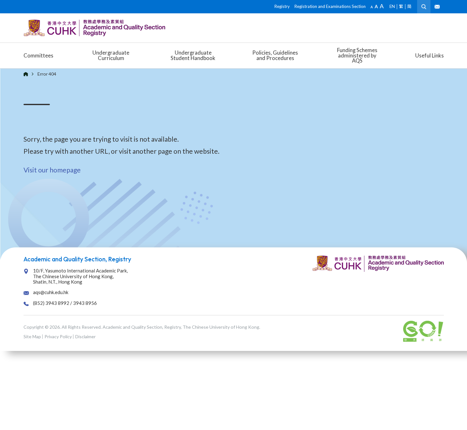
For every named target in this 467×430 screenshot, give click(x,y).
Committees (38, 55)
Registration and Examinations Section (330, 6)
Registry (282, 6)
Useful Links (429, 55)
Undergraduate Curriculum (110, 55)
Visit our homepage (52, 170)
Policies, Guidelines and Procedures (275, 55)
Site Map (32, 336)
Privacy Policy (58, 336)
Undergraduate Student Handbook (193, 55)
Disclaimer (85, 336)
